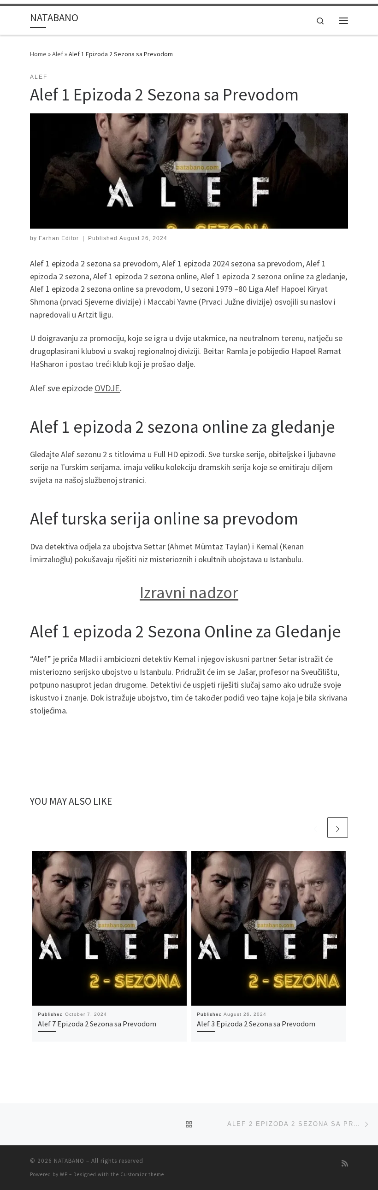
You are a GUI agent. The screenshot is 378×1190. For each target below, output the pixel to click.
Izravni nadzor (189, 592)
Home (38, 54)
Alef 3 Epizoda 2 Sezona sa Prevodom (256, 1023)
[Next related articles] (337, 827)
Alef (57, 54)
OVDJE (107, 388)
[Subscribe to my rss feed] (345, 1163)
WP (64, 1174)
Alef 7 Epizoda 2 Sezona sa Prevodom (97, 1023)
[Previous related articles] (315, 827)
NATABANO (69, 1161)
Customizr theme (142, 1174)
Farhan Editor (59, 238)
